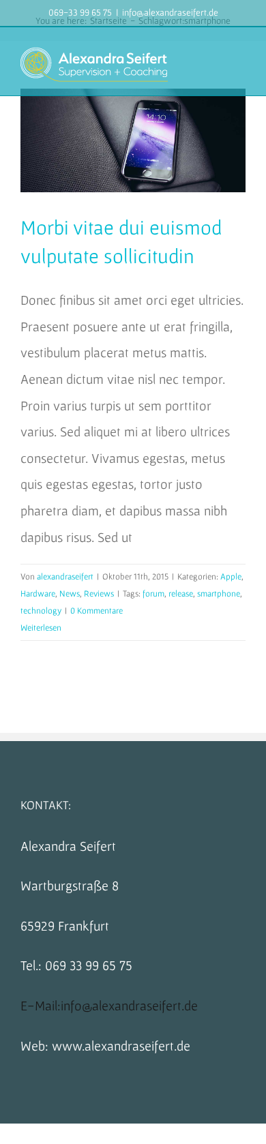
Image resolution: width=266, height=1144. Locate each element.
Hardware (37, 593)
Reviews (99, 593)
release (180, 593)
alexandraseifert (65, 576)
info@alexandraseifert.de (170, 12)
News (69, 593)
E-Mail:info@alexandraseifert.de (109, 1005)
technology (40, 610)
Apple (230, 576)
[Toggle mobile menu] (240, 62)
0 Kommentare (96, 610)
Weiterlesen (40, 627)
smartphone (218, 593)
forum (153, 593)
